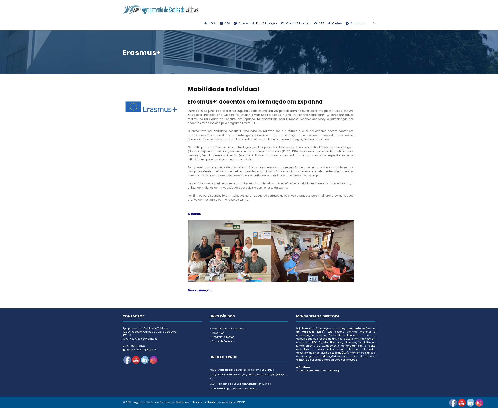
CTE (321, 23)
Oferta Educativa (298, 23)
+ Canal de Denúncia (222, 341)
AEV (227, 23)
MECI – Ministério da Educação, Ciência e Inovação (240, 383)
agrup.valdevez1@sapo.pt (140, 349)
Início (213, 23)
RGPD (241, 402)
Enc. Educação (266, 23)
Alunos (243, 23)
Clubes (337, 23)
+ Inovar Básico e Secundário (227, 328)
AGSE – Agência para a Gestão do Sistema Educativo (242, 369)
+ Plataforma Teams (222, 337)
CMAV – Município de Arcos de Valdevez (233, 388)
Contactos (358, 23)
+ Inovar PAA (217, 333)
